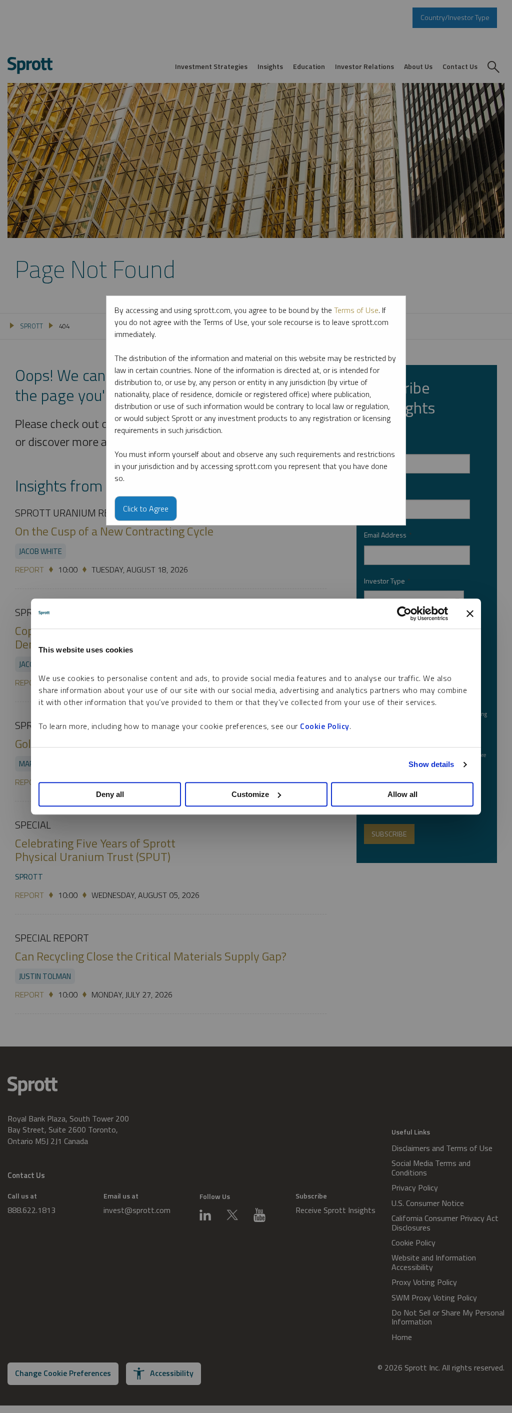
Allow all (403, 794)
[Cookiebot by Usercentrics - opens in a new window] (404, 613)
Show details (431, 764)
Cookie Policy (325, 726)
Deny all (110, 794)
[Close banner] (470, 613)
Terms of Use (356, 310)
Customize (250, 794)
